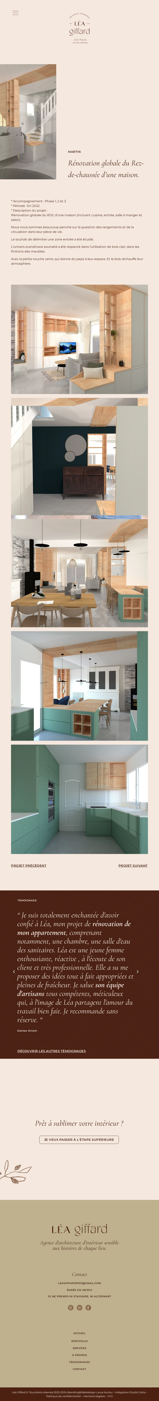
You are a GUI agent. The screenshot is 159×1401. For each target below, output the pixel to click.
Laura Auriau (104, 1392)
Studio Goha (137, 1392)
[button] (15, 13)
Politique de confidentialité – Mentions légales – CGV (79, 1396)
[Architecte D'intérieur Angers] (71, 1308)
